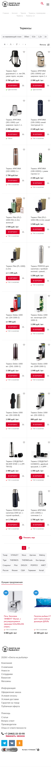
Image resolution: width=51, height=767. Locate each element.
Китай (41, 570)
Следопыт (7, 565)
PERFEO (34, 565)
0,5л (33, 37)
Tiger (5, 560)
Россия (5, 570)
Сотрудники (7, 674)
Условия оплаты (9, 696)
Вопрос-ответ (7, 721)
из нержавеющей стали (12, 37)
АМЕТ (43, 565)
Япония (15, 570)
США (23, 570)
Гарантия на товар (10, 703)
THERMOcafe (27, 560)
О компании (7, 667)
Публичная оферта (10, 706)
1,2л (40, 37)
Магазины (6, 681)
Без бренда (40, 560)
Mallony (42, 555)
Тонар (5, 555)
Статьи (4, 717)
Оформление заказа (11, 692)
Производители (8, 724)
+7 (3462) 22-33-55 (14, 733)
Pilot (16, 565)
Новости (5, 671)
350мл (26, 37)
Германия (32, 570)
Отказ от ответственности (13, 728)
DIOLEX (24, 565)
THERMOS (14, 560)
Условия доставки (10, 699)
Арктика (33, 555)
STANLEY (14, 555)
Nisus (24, 555)
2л (46, 37)
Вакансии (6, 678)
